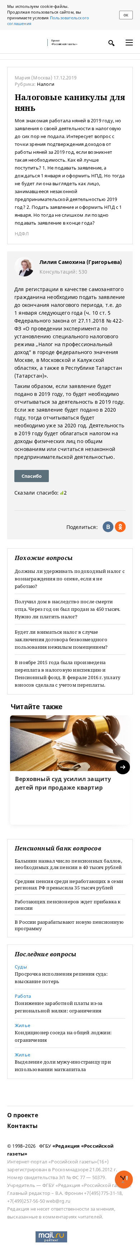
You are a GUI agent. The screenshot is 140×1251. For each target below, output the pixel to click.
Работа (23, 996)
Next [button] (123, 767)
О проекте (22, 1115)
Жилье (22, 1025)
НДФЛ (22, 233)
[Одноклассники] (120, 526)
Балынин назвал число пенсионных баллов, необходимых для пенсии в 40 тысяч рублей (68, 864)
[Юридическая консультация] (25, 42)
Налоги (45, 84)
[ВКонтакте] (108, 526)
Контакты (22, 1126)
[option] (70, 770)
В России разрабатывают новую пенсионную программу (69, 925)
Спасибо (32, 476)
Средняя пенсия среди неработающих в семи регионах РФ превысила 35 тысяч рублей (69, 884)
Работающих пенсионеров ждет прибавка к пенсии (68, 904)
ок (125, 15)
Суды (21, 966)
